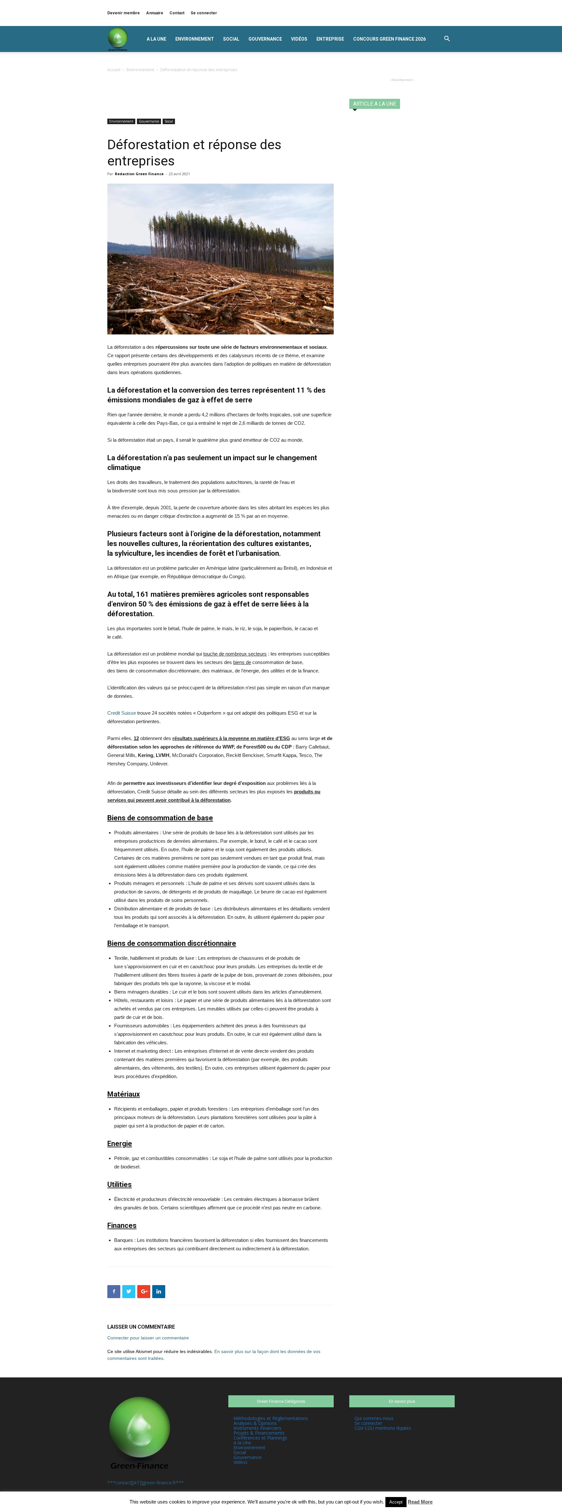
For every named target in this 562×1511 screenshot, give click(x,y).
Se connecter (204, 13)
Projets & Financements (259, 1433)
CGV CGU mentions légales (383, 1428)
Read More (420, 1501)
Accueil (113, 69)
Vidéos (299, 39)
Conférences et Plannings (260, 1438)
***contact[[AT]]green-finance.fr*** (145, 1482)
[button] (447, 39)
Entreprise (330, 39)
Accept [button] (396, 1502)
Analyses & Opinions (255, 1423)
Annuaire (154, 13)
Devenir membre (123, 13)
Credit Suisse (121, 713)
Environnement (194, 39)
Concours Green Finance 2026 (389, 39)
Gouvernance (265, 39)
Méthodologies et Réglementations (271, 1418)
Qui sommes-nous (374, 1418)
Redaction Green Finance (139, 173)
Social (231, 39)
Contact (176, 13)
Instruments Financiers (257, 1428)
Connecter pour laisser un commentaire (148, 1337)
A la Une (156, 39)
